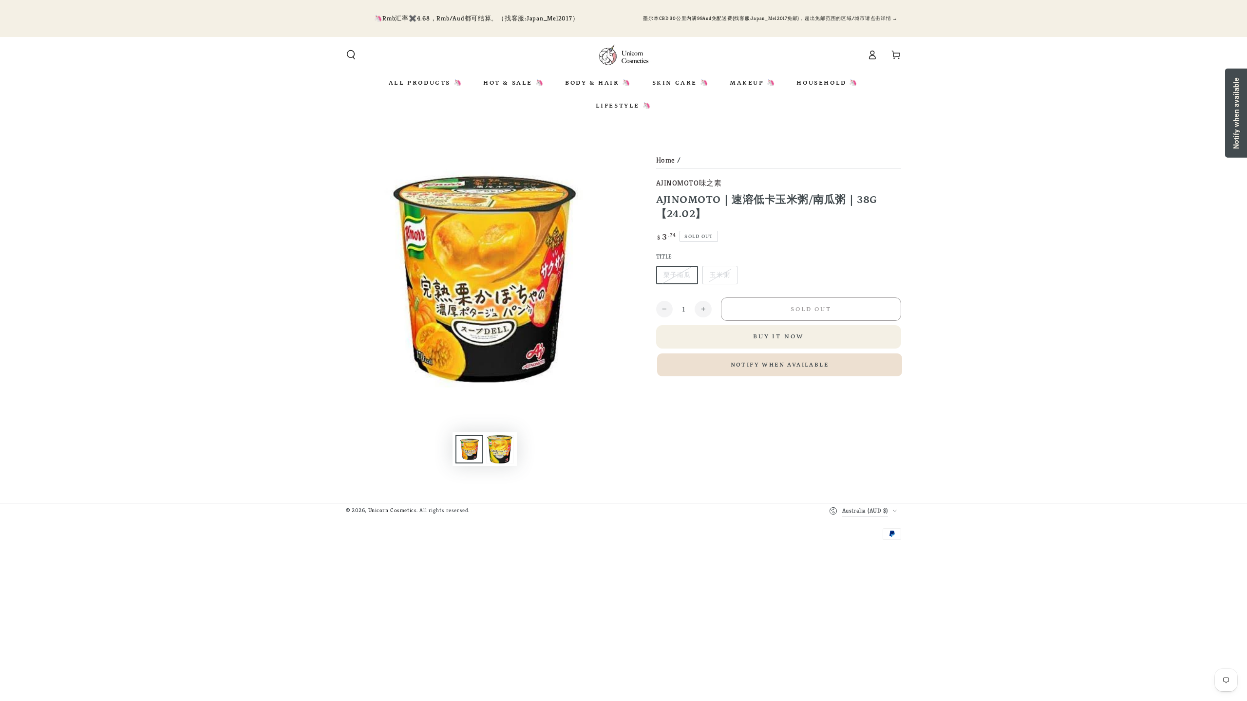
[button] (351, 55)
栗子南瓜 (677, 275)
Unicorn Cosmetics (392, 510)
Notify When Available (780, 365)
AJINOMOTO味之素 (689, 182)
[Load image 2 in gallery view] (500, 449)
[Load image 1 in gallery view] (469, 449)
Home (665, 160)
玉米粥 (720, 275)
